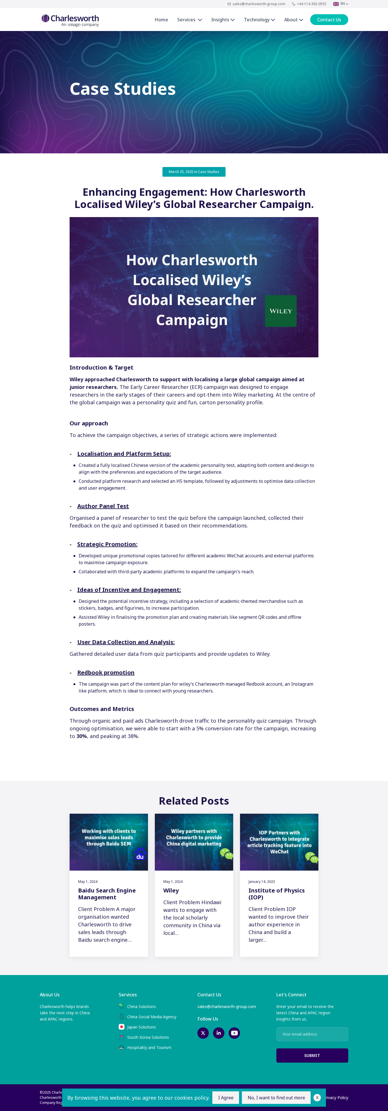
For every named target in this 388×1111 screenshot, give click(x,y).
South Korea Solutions (148, 1037)
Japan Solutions (141, 1027)
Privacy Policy (335, 1097)
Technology (257, 20)
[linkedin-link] (218, 1033)
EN (343, 3)
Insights (220, 20)
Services (187, 20)
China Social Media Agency (151, 1016)
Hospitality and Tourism (149, 1047)
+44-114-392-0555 (311, 3)
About (291, 20)
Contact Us (329, 20)
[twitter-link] (203, 1033)
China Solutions (141, 1006)
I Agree (225, 1097)
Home (161, 20)
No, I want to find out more (276, 1097)
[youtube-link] (234, 1033)
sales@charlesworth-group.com (259, 3)
